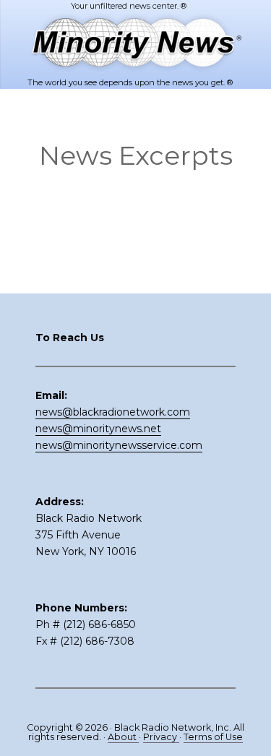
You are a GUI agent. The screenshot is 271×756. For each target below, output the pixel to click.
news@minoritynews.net (98, 428)
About (123, 736)
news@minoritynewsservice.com (118, 445)
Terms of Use (213, 736)
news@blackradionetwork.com (112, 411)
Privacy (161, 736)
